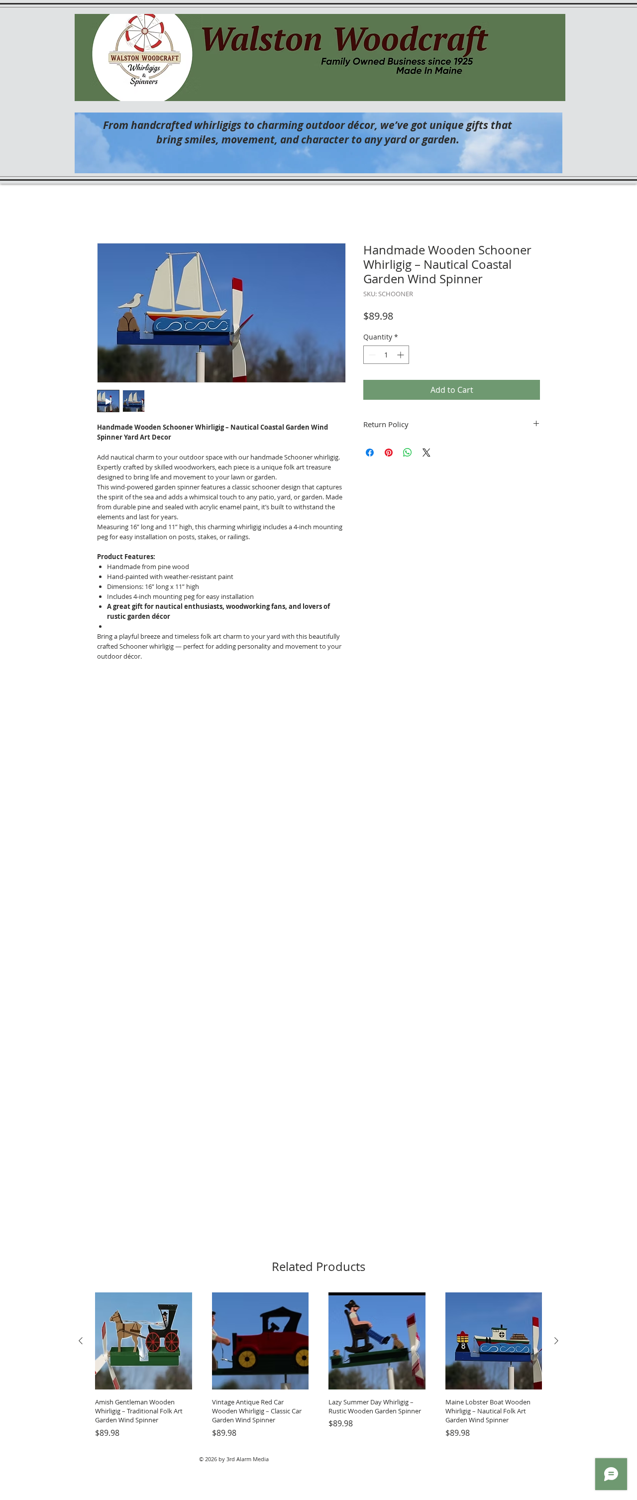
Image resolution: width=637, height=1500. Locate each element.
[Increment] (401, 354)
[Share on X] (426, 453)
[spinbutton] (386, 354)
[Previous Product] (81, 1341)
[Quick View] (143, 1340)
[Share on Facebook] (370, 453)
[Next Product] (556, 1341)
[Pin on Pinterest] (389, 453)
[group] (318, 1365)
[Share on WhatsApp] (408, 453)
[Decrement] (371, 354)
